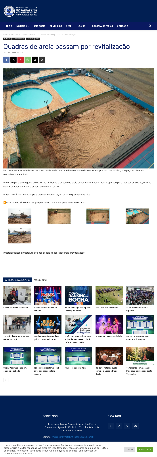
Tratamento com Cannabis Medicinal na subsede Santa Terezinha (139, 371)
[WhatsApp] (28, 60)
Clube (81, 26)
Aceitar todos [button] (144, 449)
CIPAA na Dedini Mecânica (15, 307)
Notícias (21, 26)
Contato (122, 26)
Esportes (30, 39)
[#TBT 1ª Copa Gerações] (109, 295)
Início (9, 26)
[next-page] (10, 380)
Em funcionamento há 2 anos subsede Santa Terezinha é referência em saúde (78, 339)
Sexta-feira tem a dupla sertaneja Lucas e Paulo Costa (106, 371)
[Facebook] (6, 60)
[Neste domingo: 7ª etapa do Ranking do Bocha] (78, 295)
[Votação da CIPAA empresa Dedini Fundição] (17, 324)
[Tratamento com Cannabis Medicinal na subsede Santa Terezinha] (140, 356)
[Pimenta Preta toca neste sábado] (47, 295)
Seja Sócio (40, 26)
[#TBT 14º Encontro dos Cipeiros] (140, 295)
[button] (150, 26)
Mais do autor (40, 280)
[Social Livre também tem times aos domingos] (140, 324)
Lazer (37, 39)
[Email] (35, 60)
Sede (68, 26)
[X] (13, 60)
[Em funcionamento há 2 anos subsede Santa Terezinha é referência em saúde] (78, 324)
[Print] (42, 60)
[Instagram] (119, 426)
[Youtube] (135, 426)
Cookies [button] (129, 449)
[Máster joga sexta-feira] (78, 356)
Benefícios (56, 26)
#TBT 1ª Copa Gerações (107, 307)
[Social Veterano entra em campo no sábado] (17, 356)
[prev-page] (5, 380)
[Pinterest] (20, 60)
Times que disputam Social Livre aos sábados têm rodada (46, 371)
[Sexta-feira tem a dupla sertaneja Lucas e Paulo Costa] (109, 356)
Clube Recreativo (28, 34)
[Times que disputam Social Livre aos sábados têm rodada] (47, 356)
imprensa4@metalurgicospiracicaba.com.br (73, 436)
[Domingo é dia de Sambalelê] (109, 324)
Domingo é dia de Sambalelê (109, 336)
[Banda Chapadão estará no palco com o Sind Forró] (47, 324)
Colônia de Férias (102, 26)
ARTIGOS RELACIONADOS (17, 280)
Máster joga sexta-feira (75, 368)
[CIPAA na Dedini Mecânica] (17, 295)
